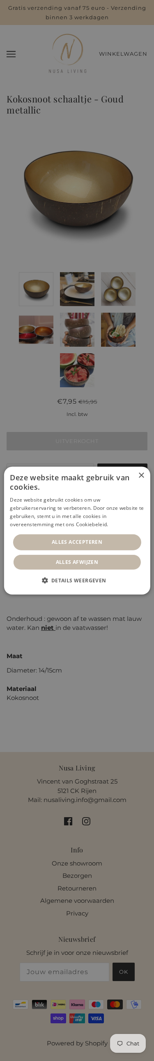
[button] (77, 580)
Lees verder (124, 523)
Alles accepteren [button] (77, 541)
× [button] (141, 475)
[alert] (77, 530)
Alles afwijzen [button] (77, 562)
